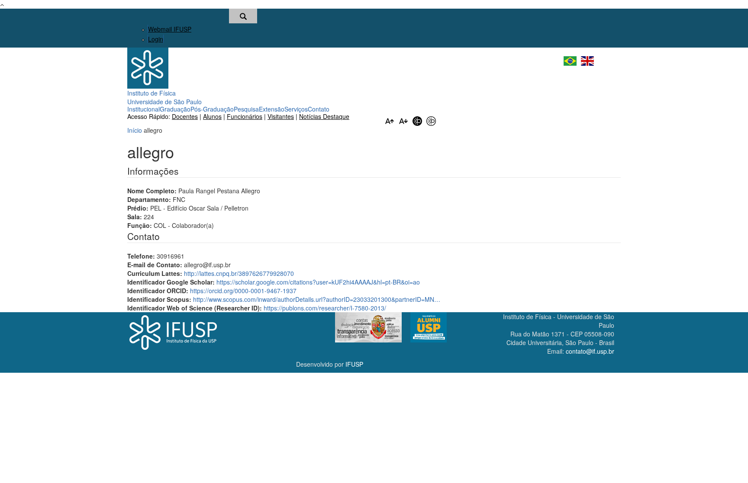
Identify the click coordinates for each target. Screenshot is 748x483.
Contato (318, 109)
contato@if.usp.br (590, 351)
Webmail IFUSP (169, 29)
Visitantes (281, 116)
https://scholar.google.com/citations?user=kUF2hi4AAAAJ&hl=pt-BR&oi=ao (318, 282)
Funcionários (244, 116)
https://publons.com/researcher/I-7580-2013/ (325, 308)
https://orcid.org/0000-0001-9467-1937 (243, 290)
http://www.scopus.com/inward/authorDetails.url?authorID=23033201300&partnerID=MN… (316, 299)
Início (134, 130)
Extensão (271, 109)
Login (155, 39)
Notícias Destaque (324, 116)
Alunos (212, 116)
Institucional (143, 109)
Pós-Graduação (212, 109)
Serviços (296, 109)
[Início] (147, 67)
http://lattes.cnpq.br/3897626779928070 (239, 273)
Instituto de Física (151, 93)
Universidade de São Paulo (164, 101)
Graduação (175, 109)
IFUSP (354, 364)
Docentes (185, 116)
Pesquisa (246, 109)
